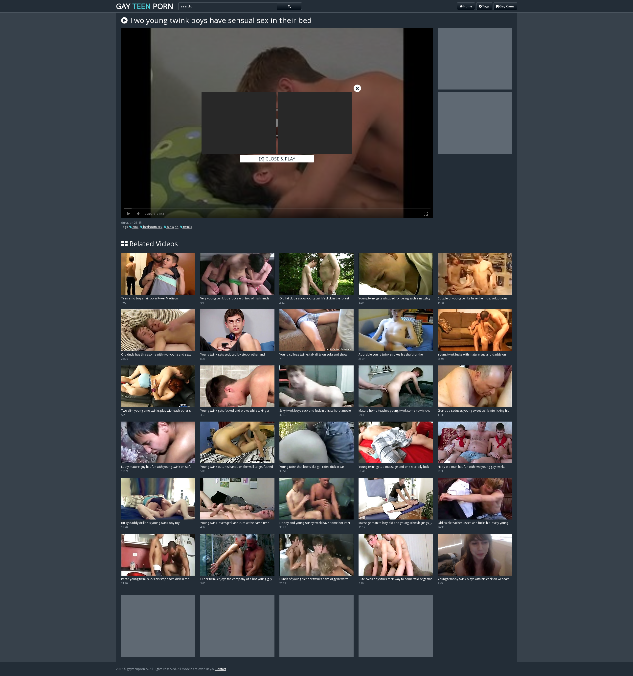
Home (467, 6)
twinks (187, 227)
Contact (220, 669)
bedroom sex (152, 227)
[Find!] (289, 6)
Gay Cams (506, 6)
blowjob (172, 227)
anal (135, 227)
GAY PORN (144, 6)
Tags (486, 6)
